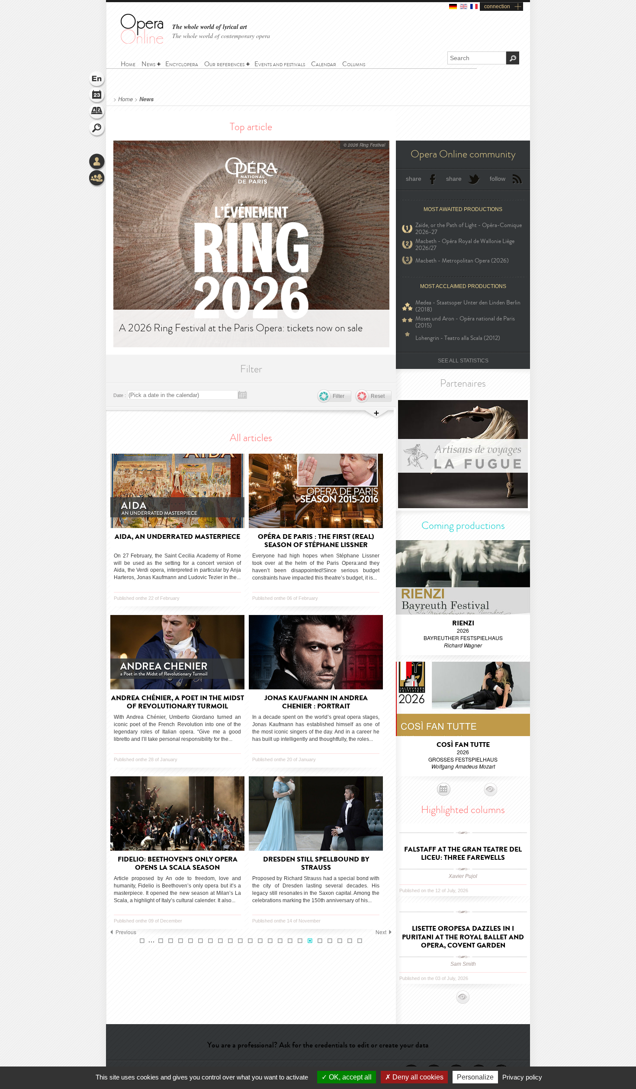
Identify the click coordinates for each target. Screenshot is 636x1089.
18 (280, 940)
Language (97, 79)
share (413, 178)
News (146, 99)
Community (97, 178)
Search (97, 129)
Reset (378, 396)
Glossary (97, 112)
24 (339, 940)
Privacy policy (522, 1077)
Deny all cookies (417, 1077)
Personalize (475, 1077)
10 (200, 940)
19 (290, 940)
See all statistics (463, 361)
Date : (119, 395)
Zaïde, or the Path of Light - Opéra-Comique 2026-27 (468, 229)
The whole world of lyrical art (209, 27)
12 (220, 940)
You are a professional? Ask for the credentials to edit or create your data (318, 1045)
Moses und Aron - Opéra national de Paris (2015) (465, 322)
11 (210, 940)
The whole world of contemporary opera (221, 36)
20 (300, 940)
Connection (97, 162)
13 (230, 940)
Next (381, 932)
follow (497, 178)
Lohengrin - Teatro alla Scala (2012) (457, 338)
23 (330, 940)
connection (497, 6)
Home (125, 99)
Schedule (97, 96)
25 (349, 940)
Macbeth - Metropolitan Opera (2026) (462, 260)
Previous (126, 932)
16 (260, 940)
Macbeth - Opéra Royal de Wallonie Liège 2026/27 (464, 245)
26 (359, 940)
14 (240, 940)
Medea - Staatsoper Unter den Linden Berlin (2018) (467, 306)
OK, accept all (349, 1077)
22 (320, 940)
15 (250, 940)
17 (270, 940)
